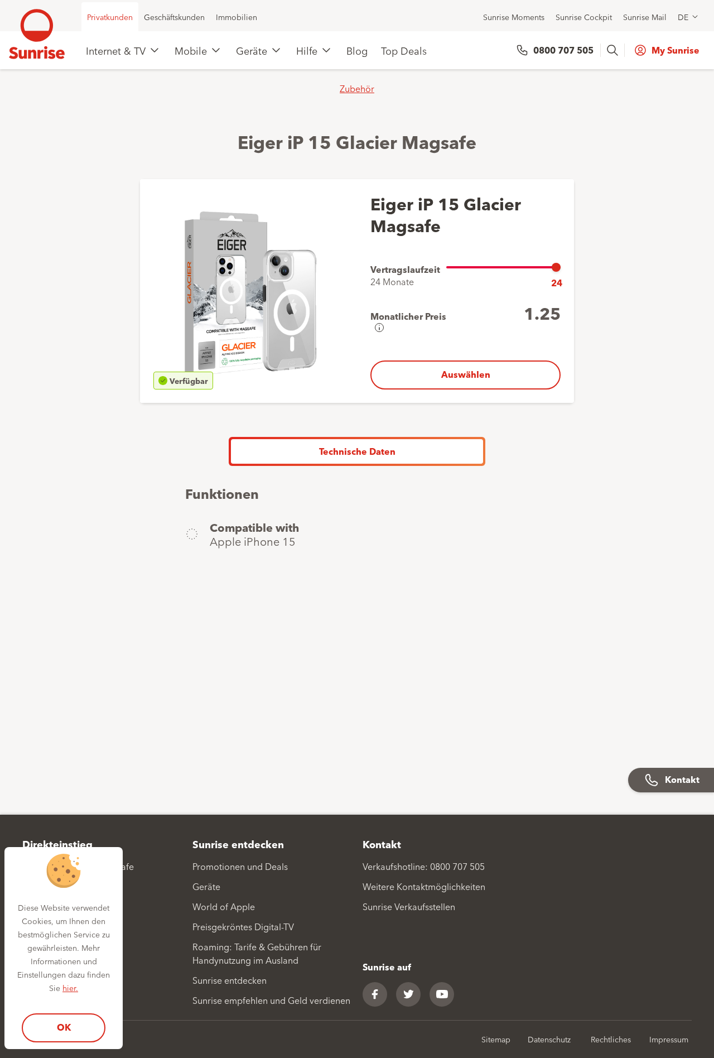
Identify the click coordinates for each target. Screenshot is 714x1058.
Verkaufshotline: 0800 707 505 (424, 866)
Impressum (668, 1039)
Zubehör (357, 88)
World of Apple (223, 906)
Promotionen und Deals (240, 866)
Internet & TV (116, 50)
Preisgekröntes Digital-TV (243, 926)
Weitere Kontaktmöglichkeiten (424, 886)
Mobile (191, 50)
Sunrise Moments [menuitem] (513, 16)
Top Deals (404, 50)
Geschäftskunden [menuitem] (174, 16)
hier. (70, 987)
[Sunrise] (37, 34)
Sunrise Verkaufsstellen (409, 906)
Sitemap (495, 1039)
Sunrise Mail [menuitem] (645, 16)
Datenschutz (549, 1039)
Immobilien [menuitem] (236, 16)
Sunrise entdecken (229, 980)
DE (683, 16)
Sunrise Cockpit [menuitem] (584, 16)
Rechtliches (611, 1039)
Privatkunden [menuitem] (110, 16)
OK (64, 1027)
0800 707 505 (563, 50)
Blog (357, 50)
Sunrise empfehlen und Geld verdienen (271, 1000)
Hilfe (306, 50)
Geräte (251, 50)
